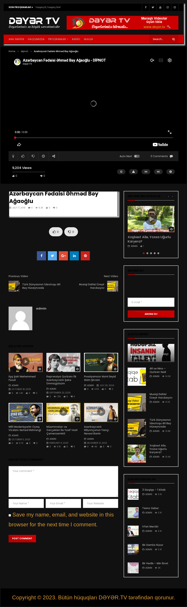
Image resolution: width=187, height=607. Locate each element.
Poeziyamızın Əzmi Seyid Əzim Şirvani (100, 378)
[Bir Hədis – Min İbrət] (133, 567)
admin (41, 308)
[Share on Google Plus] (63, 255)
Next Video (111, 276)
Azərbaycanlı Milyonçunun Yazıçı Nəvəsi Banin (96, 430)
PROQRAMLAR (57, 39)
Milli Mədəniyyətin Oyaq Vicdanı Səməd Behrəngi (25, 428)
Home (12, 51)
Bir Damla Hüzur (152, 545)
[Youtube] (160, 7)
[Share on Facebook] (41, 255)
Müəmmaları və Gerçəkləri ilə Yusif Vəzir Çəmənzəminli (62, 430)
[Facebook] (145, 7)
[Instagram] (167, 7)
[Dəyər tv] (34, 22)
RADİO (76, 39)
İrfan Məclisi (150, 526)
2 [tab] (147, 253)
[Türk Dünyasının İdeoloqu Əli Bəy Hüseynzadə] (14, 286)
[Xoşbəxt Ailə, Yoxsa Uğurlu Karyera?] (137, 454)
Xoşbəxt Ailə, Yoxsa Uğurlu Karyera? (149, 239)
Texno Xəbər (150, 508)
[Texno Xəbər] (133, 512)
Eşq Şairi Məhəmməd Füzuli (22, 378)
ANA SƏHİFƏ (16, 39)
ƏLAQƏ (88, 39)
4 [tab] (155, 253)
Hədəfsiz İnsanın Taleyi (151, 354)
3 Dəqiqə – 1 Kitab (154, 490)
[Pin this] (85, 255)
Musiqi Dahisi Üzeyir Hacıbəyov (91, 286)
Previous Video (18, 276)
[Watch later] (174, 7)
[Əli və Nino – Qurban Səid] (137, 377)
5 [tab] (158, 253)
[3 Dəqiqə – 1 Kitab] (133, 494)
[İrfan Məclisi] (133, 531)
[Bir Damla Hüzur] (133, 549)
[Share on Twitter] (52, 255)
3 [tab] (151, 253)
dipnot (24, 51)
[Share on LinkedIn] (74, 255)
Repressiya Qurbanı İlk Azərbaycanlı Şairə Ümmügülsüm (61, 380)
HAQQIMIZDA (36, 39)
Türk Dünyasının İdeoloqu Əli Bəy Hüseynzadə (41, 286)
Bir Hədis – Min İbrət (155, 563)
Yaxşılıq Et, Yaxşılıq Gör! (48, 7)
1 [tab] (144, 253)
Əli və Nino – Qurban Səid (158, 370)
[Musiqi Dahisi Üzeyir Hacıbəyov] (112, 286)
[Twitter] (153, 7)
